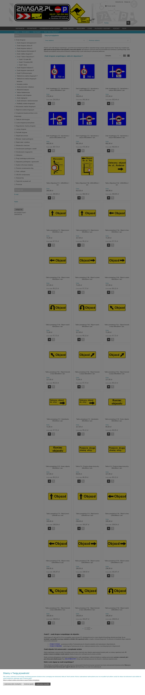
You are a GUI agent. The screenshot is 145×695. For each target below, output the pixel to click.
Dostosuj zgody (28, 684)
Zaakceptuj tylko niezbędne (12, 684)
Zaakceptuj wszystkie (42, 684)
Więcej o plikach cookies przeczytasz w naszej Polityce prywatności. (21, 680)
